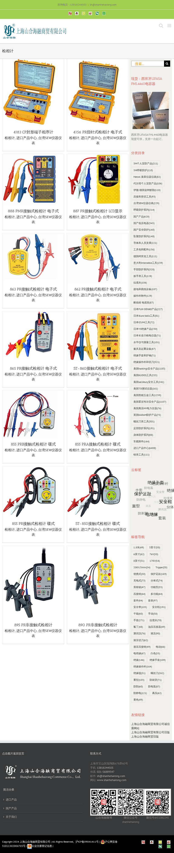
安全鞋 (159, 607)
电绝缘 (139, 653)
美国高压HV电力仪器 (147, 408)
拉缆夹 (140, 282)
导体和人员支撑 (145, 242)
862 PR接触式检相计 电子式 (97, 289)
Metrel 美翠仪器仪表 (147, 176)
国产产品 (141, 216)
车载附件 (141, 441)
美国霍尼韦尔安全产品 (149, 401)
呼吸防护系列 (143, 209)
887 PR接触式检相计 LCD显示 (97, 211)
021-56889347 (105, 772)
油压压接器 (156, 626)
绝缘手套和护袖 (144, 355)
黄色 (138, 699)
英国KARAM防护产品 (147, 414)
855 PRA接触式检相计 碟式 (98, 444)
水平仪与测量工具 (146, 342)
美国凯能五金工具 (147, 395)
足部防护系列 (143, 428)
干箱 (138, 613)
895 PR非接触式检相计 (33, 625)
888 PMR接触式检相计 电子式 (33, 211)
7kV (154, 554)
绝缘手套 (158, 659)
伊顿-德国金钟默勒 (146, 190)
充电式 (139, 580)
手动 (152, 613)
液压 (155, 633)
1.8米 (138, 547)
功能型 (157, 587)
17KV (155, 560)
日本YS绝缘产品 (145, 328)
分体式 (157, 580)
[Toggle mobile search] (161, 25)
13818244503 (105, 768)
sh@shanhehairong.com (103, 4)
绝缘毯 (139, 673)
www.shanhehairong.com (111, 780)
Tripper (161, 567)
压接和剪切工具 (144, 196)
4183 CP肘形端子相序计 (33, 132)
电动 (160, 646)
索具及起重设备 (144, 348)
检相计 (10, 138)
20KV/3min (141, 567)
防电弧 (154, 686)
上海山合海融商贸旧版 (145, 736)
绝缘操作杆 (142, 666)
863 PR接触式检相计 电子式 (33, 289)
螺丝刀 (157, 673)
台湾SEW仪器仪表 (146, 203)
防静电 (140, 693)
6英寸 (138, 554)
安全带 (140, 607)
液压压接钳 (141, 646)
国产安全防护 (143, 229)
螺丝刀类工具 (143, 421)
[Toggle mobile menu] (169, 25)
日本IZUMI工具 (143, 322)
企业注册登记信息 (42, 845)
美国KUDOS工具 (145, 375)
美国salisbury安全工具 (148, 381)
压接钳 (139, 593)
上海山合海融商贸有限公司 (35, 841)
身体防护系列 (143, 434)
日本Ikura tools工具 (146, 315)
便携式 (139, 573)
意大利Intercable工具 (148, 262)
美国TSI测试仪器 (145, 388)
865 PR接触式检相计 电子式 (33, 368)
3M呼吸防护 (143, 170)
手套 (138, 620)
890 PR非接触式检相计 (97, 625)
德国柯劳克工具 (145, 256)
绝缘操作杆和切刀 (146, 362)
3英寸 (154, 547)
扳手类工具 (142, 276)
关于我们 (11, 817)
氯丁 (138, 626)
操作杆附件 (142, 295)
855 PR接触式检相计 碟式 (33, 523)
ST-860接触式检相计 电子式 (98, 368)
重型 (138, 679)
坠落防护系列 (143, 236)
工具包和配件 (143, 249)
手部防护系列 (143, 269)
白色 (155, 653)
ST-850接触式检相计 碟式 (98, 523)
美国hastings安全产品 (149, 368)
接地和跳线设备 (145, 289)
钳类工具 (141, 454)
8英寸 (138, 560)
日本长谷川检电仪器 (147, 335)
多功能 (157, 593)
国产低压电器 (143, 223)
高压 (156, 693)
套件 (138, 600)
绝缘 (138, 659)
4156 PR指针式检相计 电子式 (97, 132)
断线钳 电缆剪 (143, 302)
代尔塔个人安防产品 (147, 183)
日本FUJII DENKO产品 (148, 309)
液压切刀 (140, 640)
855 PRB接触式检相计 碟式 (33, 444)
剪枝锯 (139, 587)
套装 (152, 600)
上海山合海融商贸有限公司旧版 (150, 732)
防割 (138, 686)
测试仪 (139, 633)
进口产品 (11, 799)
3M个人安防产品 (145, 163)
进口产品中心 (26, 138)
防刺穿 (155, 679)
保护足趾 (159, 573)
